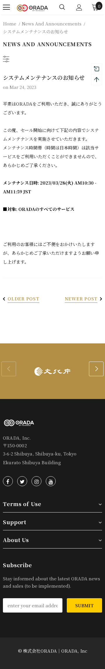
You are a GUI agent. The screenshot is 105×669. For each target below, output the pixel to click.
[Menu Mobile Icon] (6, 7)
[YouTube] (51, 481)
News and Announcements (51, 23)
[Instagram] (36, 481)
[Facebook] (8, 481)
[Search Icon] (62, 7)
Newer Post (81, 298)
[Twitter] (22, 481)
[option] (52, 371)
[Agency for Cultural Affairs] (52, 371)
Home (9, 23)
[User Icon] (79, 7)
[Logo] (32, 7)
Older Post (23, 298)
